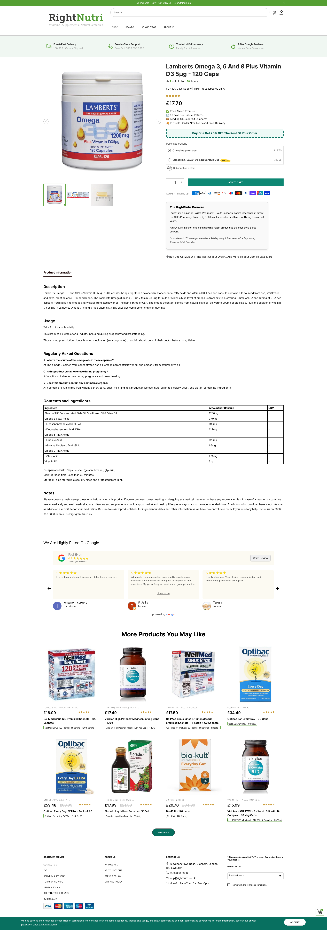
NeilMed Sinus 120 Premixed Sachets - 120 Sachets (69, 727)
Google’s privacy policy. (45, 924)
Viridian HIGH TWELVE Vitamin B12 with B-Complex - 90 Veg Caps (254, 820)
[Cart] (274, 12)
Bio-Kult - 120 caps (175, 800)
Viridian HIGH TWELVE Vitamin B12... (244, 800)
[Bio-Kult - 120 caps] (194, 767)
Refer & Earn (50, 898)
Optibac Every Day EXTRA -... (56, 800)
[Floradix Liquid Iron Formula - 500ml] (133, 767)
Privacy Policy (51, 887)
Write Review (260, 558)
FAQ (45, 870)
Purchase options (176, 143)
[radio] (169, 151)
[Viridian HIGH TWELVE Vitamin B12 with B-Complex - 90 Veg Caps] (255, 767)
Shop (115, 27)
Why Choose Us (113, 870)
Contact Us (50, 864)
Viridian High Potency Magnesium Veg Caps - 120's (130, 727)
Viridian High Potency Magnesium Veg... (123, 707)
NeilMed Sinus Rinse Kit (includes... (182, 707)
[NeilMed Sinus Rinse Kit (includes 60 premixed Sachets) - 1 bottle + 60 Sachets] (194, 674)
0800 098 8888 (178, 873)
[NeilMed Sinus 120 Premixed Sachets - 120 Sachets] (71, 674)
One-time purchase (185, 150)
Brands (130, 27)
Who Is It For (149, 27)
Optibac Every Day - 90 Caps (242, 724)
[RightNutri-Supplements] (76, 20)
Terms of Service (53, 881)
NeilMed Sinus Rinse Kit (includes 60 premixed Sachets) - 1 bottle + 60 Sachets (193, 727)
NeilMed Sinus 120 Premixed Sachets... (61, 707)
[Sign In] (281, 12)
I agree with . (249, 885)
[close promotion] (283, 3)
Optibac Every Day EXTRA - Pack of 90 (63, 816)
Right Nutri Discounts (56, 893)
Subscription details (184, 168)
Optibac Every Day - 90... (239, 707)
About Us (169, 27)
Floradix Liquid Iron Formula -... (119, 800)
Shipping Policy (113, 881)
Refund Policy (113, 876)
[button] (46, 121)
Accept (295, 922)
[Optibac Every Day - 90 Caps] (255, 674)
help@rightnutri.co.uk (79, 514)
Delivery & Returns (54, 876)
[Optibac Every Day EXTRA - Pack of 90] (71, 767)
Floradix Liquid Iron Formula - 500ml (123, 816)
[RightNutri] (61, 558)
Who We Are (111, 864)
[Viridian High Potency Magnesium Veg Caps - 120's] (133, 674)
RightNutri (75, 554)
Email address (236, 875)
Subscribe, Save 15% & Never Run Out (201, 160)
